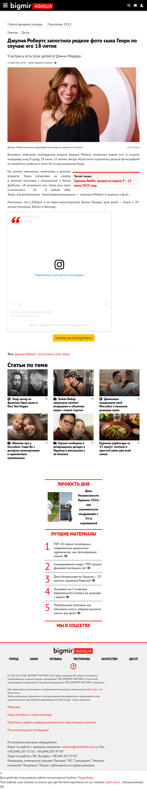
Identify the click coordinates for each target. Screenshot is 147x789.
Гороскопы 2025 (59, 24)
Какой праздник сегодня (25, 24)
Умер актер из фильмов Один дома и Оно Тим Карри (22, 402)
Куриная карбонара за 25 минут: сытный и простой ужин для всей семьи (115, 448)
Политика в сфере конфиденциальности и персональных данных (51, 722)
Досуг (26, 32)
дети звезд (62, 354)
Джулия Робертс (26, 354)
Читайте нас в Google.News (73, 338)
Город (13, 659)
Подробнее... (86, 777)
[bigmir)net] (22, 5)
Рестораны (82, 659)
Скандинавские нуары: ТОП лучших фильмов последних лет (78, 566)
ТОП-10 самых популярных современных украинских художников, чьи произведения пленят (75, 550)
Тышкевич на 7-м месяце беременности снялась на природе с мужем (77, 593)
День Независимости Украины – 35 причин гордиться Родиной (77, 579)
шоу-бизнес (46, 354)
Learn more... (113, 782)
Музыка (56, 659)
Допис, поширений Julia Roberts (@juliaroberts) (59, 325)
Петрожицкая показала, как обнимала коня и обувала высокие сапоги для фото (77, 609)
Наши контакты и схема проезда (29, 714)
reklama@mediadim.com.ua (80, 747)
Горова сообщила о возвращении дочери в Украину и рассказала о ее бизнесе (69, 448)
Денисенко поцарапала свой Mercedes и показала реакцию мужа (113, 404)
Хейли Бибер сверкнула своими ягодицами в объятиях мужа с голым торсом (68, 404)
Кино (34, 659)
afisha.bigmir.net (95, 689)
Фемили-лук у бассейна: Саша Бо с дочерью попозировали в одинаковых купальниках (23, 450)
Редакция (13, 707)
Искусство (110, 659)
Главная (12, 32)
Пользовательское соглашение (28, 730)
